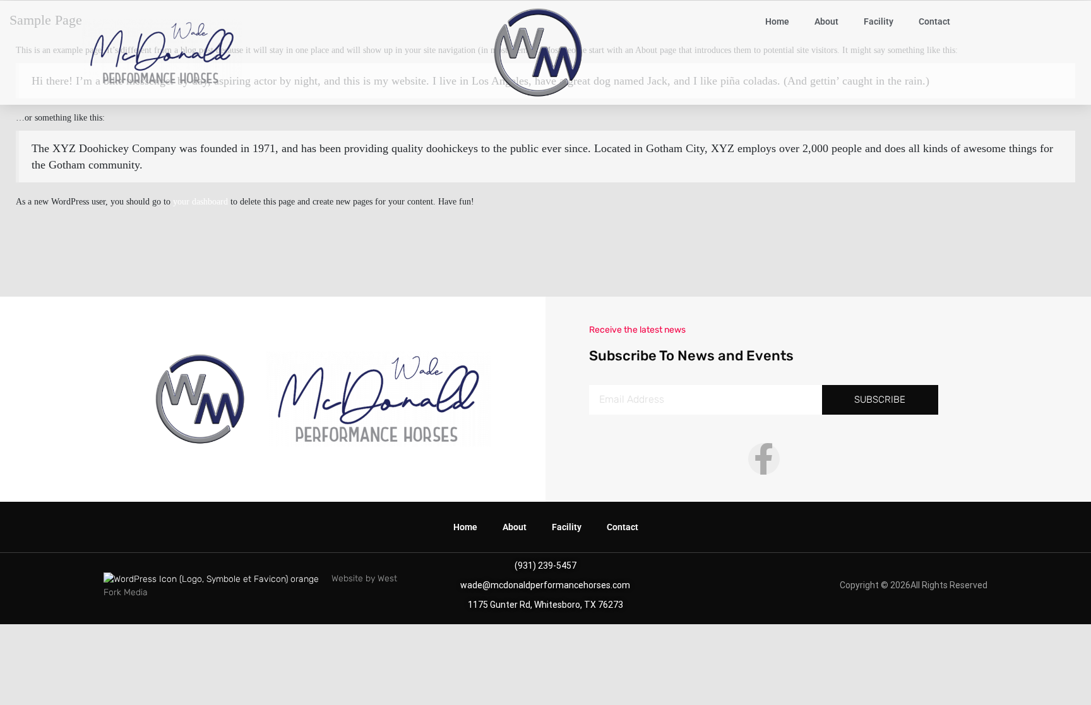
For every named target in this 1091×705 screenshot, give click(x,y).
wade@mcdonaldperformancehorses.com (545, 585)
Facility (878, 21)
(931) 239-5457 (545, 565)
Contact (934, 21)
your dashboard (200, 201)
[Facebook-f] (764, 459)
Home (777, 21)
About (826, 21)
